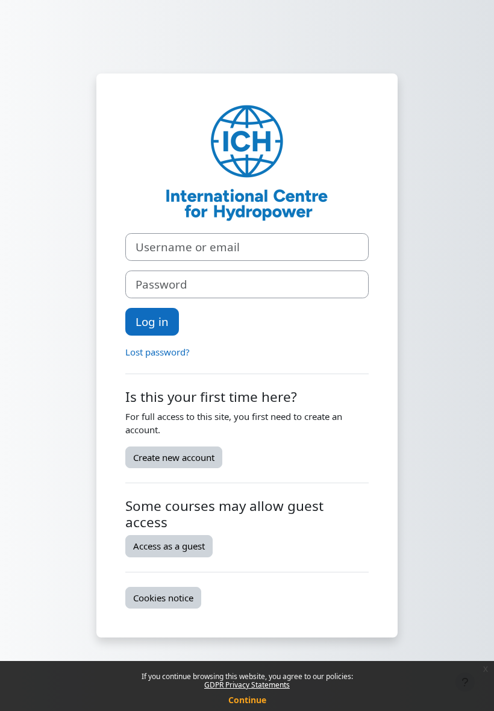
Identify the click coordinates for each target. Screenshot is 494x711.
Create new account (173, 457)
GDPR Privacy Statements (247, 685)
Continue (247, 700)
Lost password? (157, 352)
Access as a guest (169, 546)
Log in (152, 321)
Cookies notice (163, 598)
